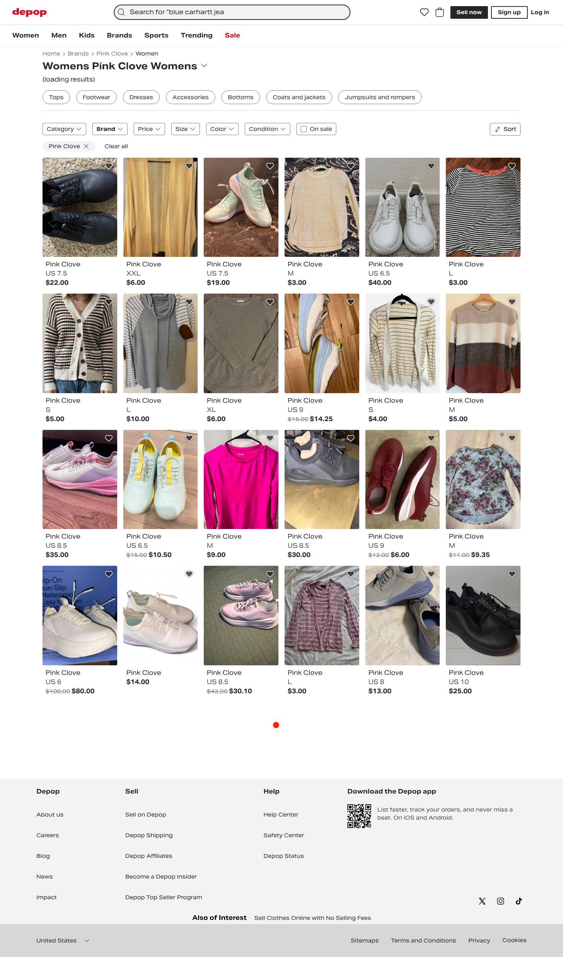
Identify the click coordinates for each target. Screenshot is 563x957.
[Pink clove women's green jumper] (241, 343)
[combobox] (232, 12)
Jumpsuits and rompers (380, 97)
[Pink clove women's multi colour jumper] (160, 343)
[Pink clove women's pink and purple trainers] (241, 615)
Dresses (141, 97)
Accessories (190, 97)
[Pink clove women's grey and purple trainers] (402, 615)
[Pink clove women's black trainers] (483, 615)
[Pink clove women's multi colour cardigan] (80, 343)
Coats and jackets (299, 97)
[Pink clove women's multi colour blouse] (483, 479)
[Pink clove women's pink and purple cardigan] (322, 615)
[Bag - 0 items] (439, 12)
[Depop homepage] (29, 12)
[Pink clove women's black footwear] (80, 207)
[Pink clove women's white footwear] (402, 207)
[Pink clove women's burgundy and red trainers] (402, 479)
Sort (510, 129)
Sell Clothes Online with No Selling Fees (312, 918)
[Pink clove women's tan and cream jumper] (322, 207)
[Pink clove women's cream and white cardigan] (402, 343)
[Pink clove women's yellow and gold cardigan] (160, 207)
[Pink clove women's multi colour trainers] (80, 479)
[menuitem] (25, 35)
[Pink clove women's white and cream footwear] (80, 615)
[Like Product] (108, 166)
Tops (56, 97)
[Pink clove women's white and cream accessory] (160, 615)
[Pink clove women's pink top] (241, 479)
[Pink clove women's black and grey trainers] (322, 479)
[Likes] (424, 12)
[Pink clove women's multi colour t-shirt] (483, 207)
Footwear (96, 97)
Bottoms (241, 97)
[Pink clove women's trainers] (241, 207)
